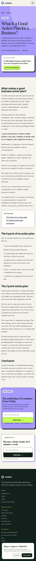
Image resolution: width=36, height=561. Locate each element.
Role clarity (4, 518)
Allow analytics (27, 555)
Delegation (4, 515)
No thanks (16, 555)
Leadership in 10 (5, 493)
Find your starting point (12, 67)
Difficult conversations (7, 513)
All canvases (4, 510)
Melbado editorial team (12, 50)
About (2, 538)
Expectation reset (5, 521)
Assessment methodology (8, 502)
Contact (3, 541)
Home (2, 13)
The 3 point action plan (14, 220)
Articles (8, 13)
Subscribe (18, 420)
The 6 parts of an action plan (16, 217)
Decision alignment (6, 524)
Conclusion (10, 223)
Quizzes (3, 496)
